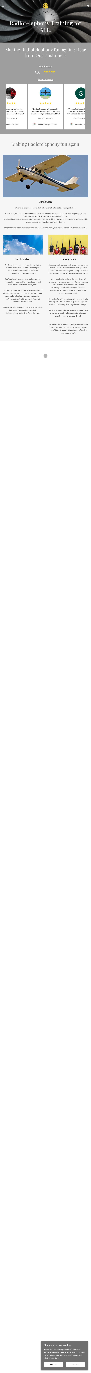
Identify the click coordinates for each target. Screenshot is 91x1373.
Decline (53, 1364)
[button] (7, 5)
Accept (75, 1364)
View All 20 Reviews (45, 79)
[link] (45, 5)
